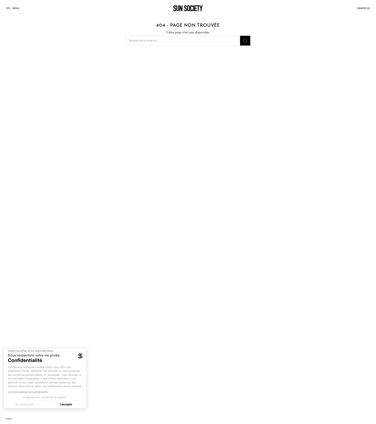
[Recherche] (245, 41)
